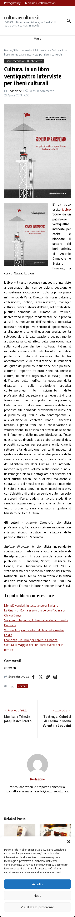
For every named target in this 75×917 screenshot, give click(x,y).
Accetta (37, 884)
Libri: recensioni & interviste (31, 50)
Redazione (15, 91)
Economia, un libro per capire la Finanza (31, 640)
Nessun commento (41, 91)
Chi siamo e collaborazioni (40, 3)
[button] (69, 842)
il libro (66, 209)
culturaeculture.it (22, 17)
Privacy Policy (12, 3)
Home (8, 50)
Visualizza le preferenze (37, 907)
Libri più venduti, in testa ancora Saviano (31, 605)
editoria (22, 686)
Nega (37, 896)
